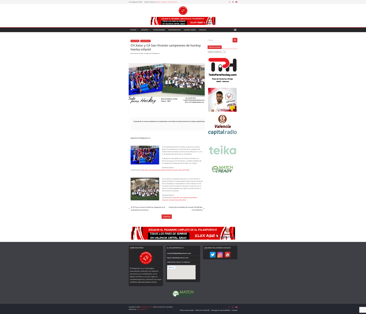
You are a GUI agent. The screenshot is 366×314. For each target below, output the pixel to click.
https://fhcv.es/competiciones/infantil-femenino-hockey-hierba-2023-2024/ (165, 170)
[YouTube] (228, 255)
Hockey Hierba (135, 41)
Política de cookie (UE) (202, 310)
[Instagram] (220, 255)
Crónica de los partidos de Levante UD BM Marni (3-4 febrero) (185, 208)
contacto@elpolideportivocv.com (179, 253)
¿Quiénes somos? (190, 30)
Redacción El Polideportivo (152, 53)
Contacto (202, 30)
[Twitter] (213, 255)
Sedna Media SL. (141, 309)
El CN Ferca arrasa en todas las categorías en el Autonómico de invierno (148, 208)
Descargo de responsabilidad (220, 310)
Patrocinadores (159, 30)
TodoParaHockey (174, 30)
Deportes (144, 30)
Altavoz (133, 30)
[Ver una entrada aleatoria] (235, 30)
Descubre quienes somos (147, 282)
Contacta (234, 310)
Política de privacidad (187, 310)
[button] (137, 30)
